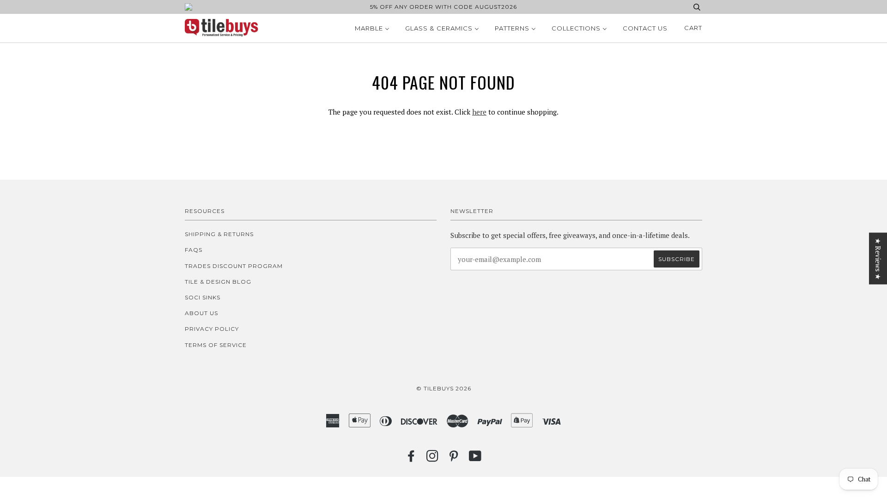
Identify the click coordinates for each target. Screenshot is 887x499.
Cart (693, 27)
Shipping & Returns (219, 234)
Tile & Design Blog (218, 281)
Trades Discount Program (234, 265)
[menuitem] (372, 28)
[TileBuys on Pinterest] (454, 458)
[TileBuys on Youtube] (475, 458)
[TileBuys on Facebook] (411, 458)
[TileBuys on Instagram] (432, 458)
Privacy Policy (212, 328)
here (479, 111)
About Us (201, 313)
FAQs (193, 249)
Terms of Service (216, 344)
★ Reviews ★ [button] (878, 259)
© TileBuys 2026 (443, 388)
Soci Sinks (202, 297)
